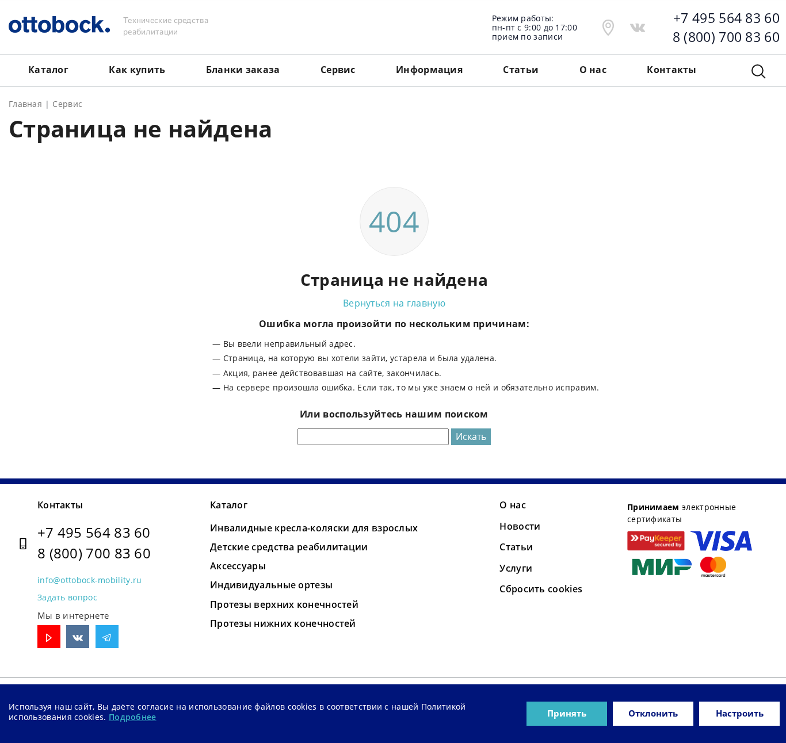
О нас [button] (593, 69)
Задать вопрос (67, 597)
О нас (512, 505)
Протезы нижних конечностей (283, 623)
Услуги (515, 568)
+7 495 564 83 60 (94, 532)
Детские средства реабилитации (289, 547)
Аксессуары (238, 566)
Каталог (228, 505)
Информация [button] (429, 69)
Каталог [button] (48, 69)
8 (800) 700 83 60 (94, 552)
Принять (566, 713)
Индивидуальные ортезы (271, 585)
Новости (519, 526)
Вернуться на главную (394, 303)
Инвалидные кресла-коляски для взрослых (314, 528)
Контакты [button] (671, 69)
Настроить (740, 713)
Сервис (338, 69)
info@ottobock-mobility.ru (89, 580)
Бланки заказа (243, 69)
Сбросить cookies (540, 589)
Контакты (60, 505)
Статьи (521, 69)
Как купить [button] (137, 69)
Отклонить (653, 713)
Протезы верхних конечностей (284, 604)
